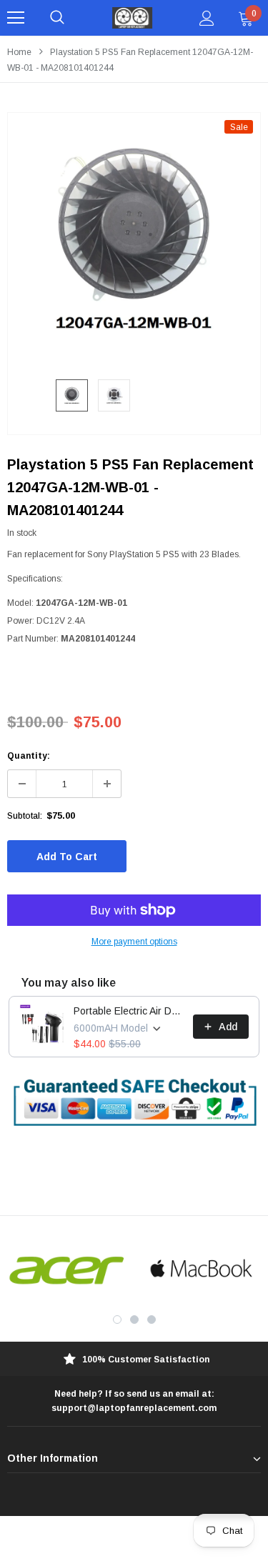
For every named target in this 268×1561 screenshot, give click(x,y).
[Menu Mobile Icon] (15, 17)
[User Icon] (206, 18)
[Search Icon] (57, 18)
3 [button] (151, 1319)
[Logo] (132, 18)
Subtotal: (24, 816)
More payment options (134, 942)
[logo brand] (67, 1269)
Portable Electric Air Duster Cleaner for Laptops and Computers (129, 1011)
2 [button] (134, 1319)
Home (19, 52)
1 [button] (117, 1319)
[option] (134, 239)
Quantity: (28, 756)
